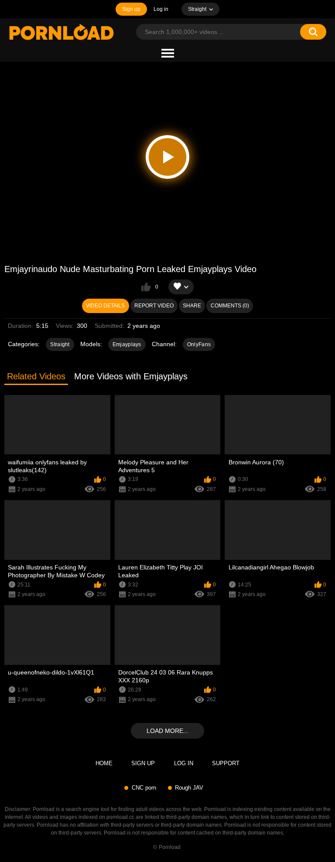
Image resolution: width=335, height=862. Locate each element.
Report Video (154, 306)
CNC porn (144, 787)
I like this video (145, 287)
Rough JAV (189, 787)
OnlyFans (199, 344)
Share (192, 306)
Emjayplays (127, 344)
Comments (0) (230, 306)
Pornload (170, 847)
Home (104, 763)
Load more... (167, 730)
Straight (59, 344)
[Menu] (167, 53)
